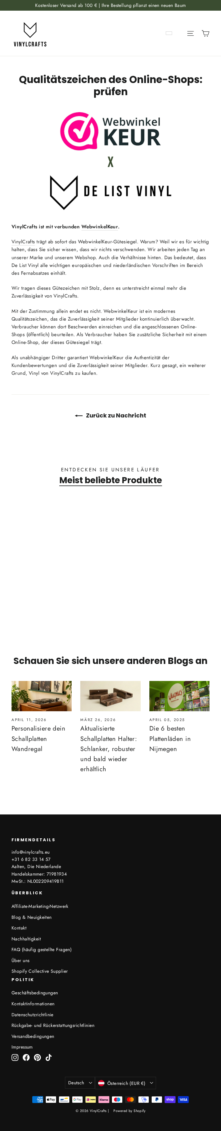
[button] (27, 601)
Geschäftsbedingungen (35, 992)
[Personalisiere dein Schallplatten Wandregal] (42, 696)
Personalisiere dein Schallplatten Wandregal (38, 738)
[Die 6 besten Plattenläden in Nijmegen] (179, 696)
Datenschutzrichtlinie (33, 1014)
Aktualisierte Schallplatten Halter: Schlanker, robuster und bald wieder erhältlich (108, 749)
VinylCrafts (23, 241)
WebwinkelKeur (99, 226)
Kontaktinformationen (33, 1003)
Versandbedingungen (33, 1036)
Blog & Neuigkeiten (32, 917)
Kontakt (19, 928)
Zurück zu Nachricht (115, 415)
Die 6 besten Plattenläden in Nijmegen (170, 738)
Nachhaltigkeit (26, 939)
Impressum (22, 1047)
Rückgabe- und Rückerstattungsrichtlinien (53, 1025)
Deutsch (76, 1082)
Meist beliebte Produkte (110, 480)
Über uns (20, 960)
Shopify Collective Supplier (40, 971)
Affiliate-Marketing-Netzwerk (40, 906)
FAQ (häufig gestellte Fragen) (42, 949)
